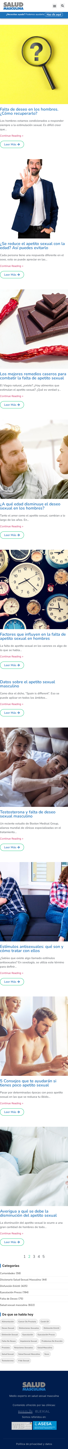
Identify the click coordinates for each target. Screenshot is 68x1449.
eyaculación (27, 1334)
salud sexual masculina (29, 1354)
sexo (46, 1354)
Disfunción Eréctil (10, 1286)
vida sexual (23, 1360)
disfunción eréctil (51, 1328)
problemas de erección (52, 1341)
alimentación (8, 1321)
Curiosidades (7, 1273)
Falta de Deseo (9, 1298)
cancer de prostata (27, 1321)
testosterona (8, 1360)
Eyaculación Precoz (11, 1292)
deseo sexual (8, 1328)
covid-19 (45, 1321)
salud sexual (8, 1354)
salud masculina (44, 1347)
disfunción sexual (10, 1334)
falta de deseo (9, 1341)
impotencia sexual (28, 1341)
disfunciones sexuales (29, 1328)
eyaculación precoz (46, 1334)
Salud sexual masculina (13, 1305)
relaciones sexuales (23, 1347)
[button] (54, 6)
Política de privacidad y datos (34, 1444)
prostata (6, 1347)
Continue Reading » (11, 135)
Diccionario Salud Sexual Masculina (20, 1279)
